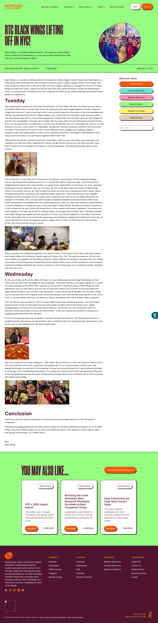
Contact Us (136, 565)
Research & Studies (136, 111)
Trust (69, 617)
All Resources (136, 84)
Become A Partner (84, 577)
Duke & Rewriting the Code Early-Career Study (117, 501)
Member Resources (136, 97)
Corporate (80, 562)
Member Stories (55, 577)
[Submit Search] (121, 128)
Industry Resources (136, 91)
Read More (31, 529)
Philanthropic (81, 565)
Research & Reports (112, 569)
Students (52, 562)
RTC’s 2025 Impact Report (36, 506)
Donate (135, 577)
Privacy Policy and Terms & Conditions (52, 617)
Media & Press (136, 118)
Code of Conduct (77, 617)
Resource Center (14, 68)
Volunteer (80, 573)
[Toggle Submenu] (58, 6)
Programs (53, 573)
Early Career (54, 565)
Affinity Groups (55, 569)
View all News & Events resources (120, 470)
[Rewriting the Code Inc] (10, 606)
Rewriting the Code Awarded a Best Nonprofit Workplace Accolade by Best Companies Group (77, 501)
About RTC (136, 562)
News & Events (31, 68)
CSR (78, 569)
